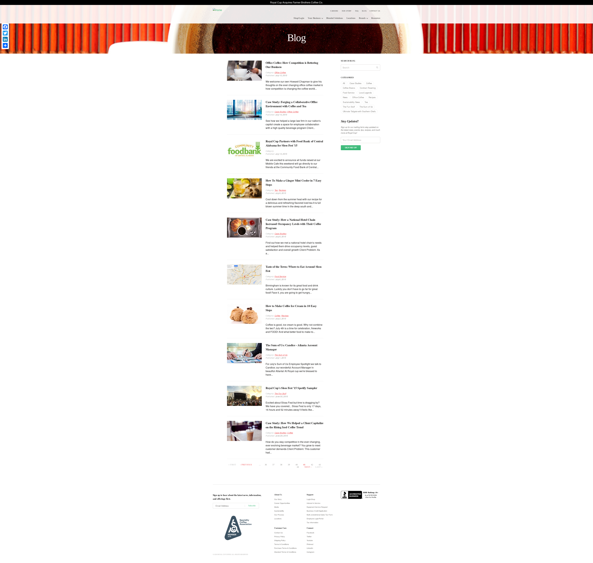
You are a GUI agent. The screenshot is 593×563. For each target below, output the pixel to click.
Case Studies (280, 111)
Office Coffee (280, 72)
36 (266, 465)
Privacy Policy (279, 536)
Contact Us (375, 11)
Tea (276, 190)
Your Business (314, 18)
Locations (351, 18)
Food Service (280, 276)
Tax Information (312, 522)
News (345, 97)
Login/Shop (311, 499)
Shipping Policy (280, 540)
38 (281, 465)
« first (232, 465)
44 (298, 467)
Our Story (346, 11)
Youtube (310, 540)
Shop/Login (299, 18)
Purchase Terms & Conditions (285, 548)
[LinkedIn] (5, 39)
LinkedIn (310, 548)
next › (308, 467)
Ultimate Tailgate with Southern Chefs (359, 111)
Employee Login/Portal (315, 518)
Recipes (282, 190)
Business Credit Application (317, 511)
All (344, 83)
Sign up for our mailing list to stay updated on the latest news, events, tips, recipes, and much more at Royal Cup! (360, 130)
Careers (334, 11)
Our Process (279, 514)
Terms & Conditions (281, 544)
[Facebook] (5, 27)
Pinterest (310, 544)
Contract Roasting (368, 87)
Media (276, 507)
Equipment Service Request (317, 507)
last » (318, 467)
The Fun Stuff (280, 393)
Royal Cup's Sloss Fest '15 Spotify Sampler (291, 388)
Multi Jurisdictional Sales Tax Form (320, 514)
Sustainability (279, 511)
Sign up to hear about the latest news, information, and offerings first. (237, 496)
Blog (364, 11)
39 (289, 465)
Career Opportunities (282, 503)
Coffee (277, 315)
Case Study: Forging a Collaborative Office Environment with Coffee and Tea (292, 104)
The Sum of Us (281, 354)
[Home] (236, 10)
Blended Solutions (334, 18)
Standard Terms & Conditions (285, 552)
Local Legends (365, 92)
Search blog (348, 61)
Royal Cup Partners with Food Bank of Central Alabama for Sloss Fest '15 (294, 143)
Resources (375, 18)
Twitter (309, 536)
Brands (362, 18)
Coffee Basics (349, 87)
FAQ (356, 11)
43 (320, 465)
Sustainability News (351, 102)
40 (297, 465)
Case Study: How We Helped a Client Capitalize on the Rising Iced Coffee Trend (294, 425)
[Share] (5, 45)
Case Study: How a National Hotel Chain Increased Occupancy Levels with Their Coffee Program (293, 224)
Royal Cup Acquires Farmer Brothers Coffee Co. (296, 2)
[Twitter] (5, 33)
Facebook (310, 532)
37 (273, 465)
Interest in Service (313, 503)
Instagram (310, 552)
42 (312, 465)
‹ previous (246, 465)
